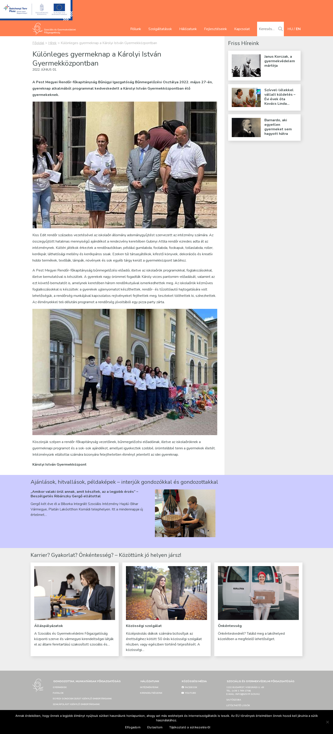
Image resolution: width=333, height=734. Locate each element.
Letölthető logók (238, 705)
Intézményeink (149, 687)
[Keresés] (280, 29)
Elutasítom (155, 727)
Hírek (52, 43)
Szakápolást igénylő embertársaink (76, 704)
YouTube (190, 693)
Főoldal (38, 43)
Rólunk (135, 28)
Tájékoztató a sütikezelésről (189, 727)
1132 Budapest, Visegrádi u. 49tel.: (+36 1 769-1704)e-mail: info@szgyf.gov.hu (245, 691)
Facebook (190, 687)
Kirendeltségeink (151, 693)
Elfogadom (132, 727)
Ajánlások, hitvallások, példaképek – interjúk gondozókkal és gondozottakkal (124, 482)
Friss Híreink (243, 43)
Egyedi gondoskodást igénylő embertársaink (82, 698)
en (298, 28)
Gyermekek (60, 687)
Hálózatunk (188, 28)
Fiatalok (58, 693)
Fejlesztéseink (215, 28)
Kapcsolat (242, 28)
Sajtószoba (233, 699)
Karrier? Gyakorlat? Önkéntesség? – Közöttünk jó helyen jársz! (106, 555)
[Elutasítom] (327, 722)
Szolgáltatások (160, 28)
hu (290, 28)
